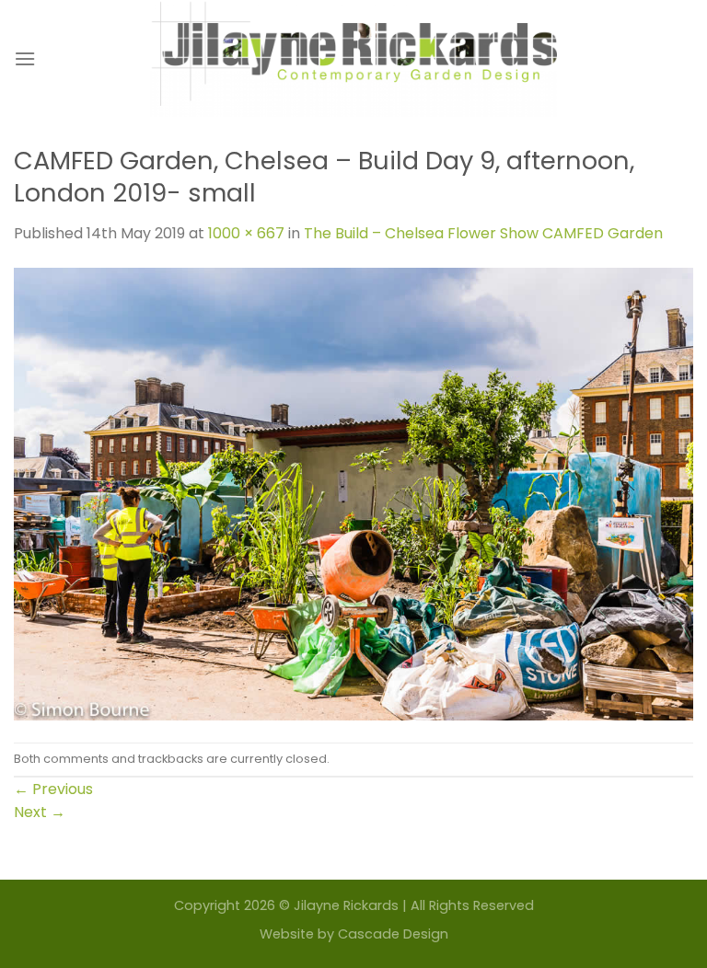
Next (39, 812)
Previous (53, 789)
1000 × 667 (246, 233)
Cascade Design (393, 934)
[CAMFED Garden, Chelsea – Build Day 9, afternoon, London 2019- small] (353, 492)
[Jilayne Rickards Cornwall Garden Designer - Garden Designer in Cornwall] (353, 58)
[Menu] (25, 58)
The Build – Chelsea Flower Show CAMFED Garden (483, 233)
